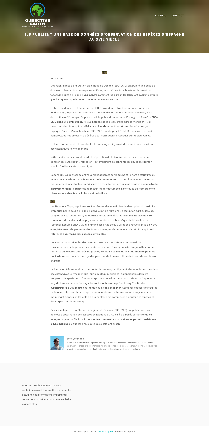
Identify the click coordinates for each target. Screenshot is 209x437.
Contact (178, 15)
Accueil (160, 15)
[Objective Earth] (37, 15)
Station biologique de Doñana (95, 85)
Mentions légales (105, 431)
